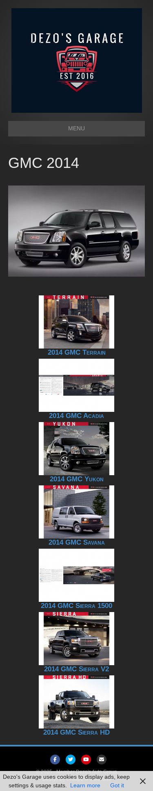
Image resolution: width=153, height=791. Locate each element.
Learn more (85, 785)
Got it (117, 785)
